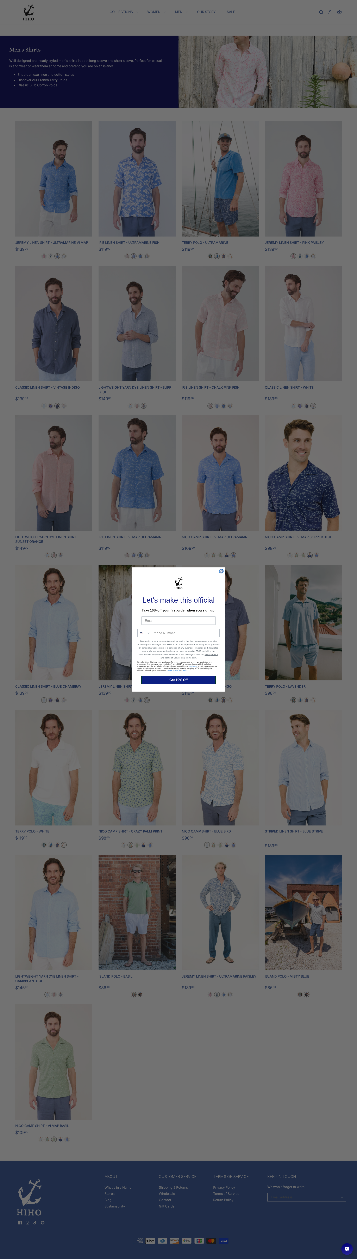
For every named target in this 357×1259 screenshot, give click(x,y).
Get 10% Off (178, 680)
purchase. (193, 666)
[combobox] (144, 633)
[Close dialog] (221, 571)
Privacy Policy (211, 654)
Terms (185, 670)
